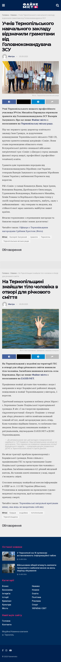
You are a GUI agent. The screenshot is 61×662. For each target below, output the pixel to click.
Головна (5, 15)
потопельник (37, 513)
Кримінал (6, 601)
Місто (5, 608)
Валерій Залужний (18, 237)
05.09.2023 (23, 56)
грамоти (34, 237)
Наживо (36, 586)
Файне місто (39, 119)
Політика (36, 597)
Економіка (7, 590)
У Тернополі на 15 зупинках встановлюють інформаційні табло (36, 554)
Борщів (13, 513)
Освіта (35, 593)
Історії (5, 597)
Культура (6, 605)
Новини (13, 15)
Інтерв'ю (6, 593)
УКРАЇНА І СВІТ (39, 608)
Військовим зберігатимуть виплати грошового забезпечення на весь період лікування (36, 568)
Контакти (6, 624)
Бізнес (5, 586)
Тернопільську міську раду (36, 123)
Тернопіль (45, 237)
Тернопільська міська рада (16, 241)
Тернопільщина (11, 517)
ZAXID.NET (27, 378)
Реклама (36, 601)
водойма (23, 513)
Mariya (11, 56)
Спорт (35, 605)
